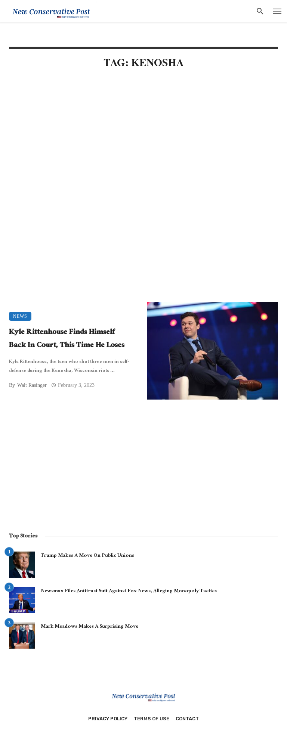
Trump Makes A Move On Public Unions (87, 556)
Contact (187, 718)
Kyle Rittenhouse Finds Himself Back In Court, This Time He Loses (66, 339)
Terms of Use (151, 718)
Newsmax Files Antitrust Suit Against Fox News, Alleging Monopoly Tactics (129, 591)
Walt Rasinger (32, 385)
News (20, 316)
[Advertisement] (143, 139)
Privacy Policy (107, 718)
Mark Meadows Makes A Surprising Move (89, 626)
